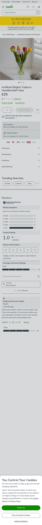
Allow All (21, 508)
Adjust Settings (21, 521)
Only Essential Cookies (21, 515)
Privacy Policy (15, 501)
